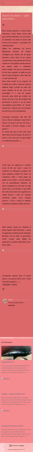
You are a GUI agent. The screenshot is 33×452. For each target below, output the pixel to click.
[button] (3, 25)
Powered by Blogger (17, 445)
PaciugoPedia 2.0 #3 (7, 362)
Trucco (14, 284)
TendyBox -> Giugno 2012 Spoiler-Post (13, 394)
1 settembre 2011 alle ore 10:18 (22, 300)
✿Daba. (10, 300)
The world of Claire (14, 3)
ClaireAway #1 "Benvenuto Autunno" (12, 426)
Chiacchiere (6, 284)
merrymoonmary (21, 449)
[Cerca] (30, 3)
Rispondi (11, 305)
